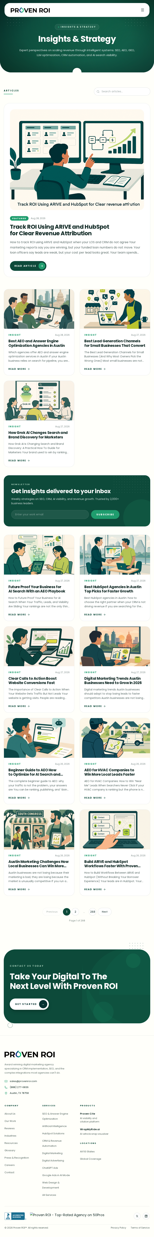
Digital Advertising (53, 1160)
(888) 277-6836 (19, 1087)
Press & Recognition (17, 1158)
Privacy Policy (118, 1227)
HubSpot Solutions (53, 1133)
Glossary (10, 1150)
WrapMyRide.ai (90, 1129)
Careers (10, 1165)
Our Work (10, 1121)
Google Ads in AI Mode (56, 1175)
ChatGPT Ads (50, 1168)
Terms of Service (140, 1227)
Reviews (10, 1128)
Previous (51, 912)
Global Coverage (90, 1159)
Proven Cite (87, 1114)
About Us (10, 1114)
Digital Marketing (52, 1153)
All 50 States (87, 1151)
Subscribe (105, 514)
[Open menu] (142, 10)
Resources (11, 1143)
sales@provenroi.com (23, 1081)
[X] (137, 1216)
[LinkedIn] (146, 1216)
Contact (9, 1172)
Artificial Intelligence (54, 1126)
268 (92, 912)
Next (105, 912)
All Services (49, 1195)
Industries (10, 1136)
